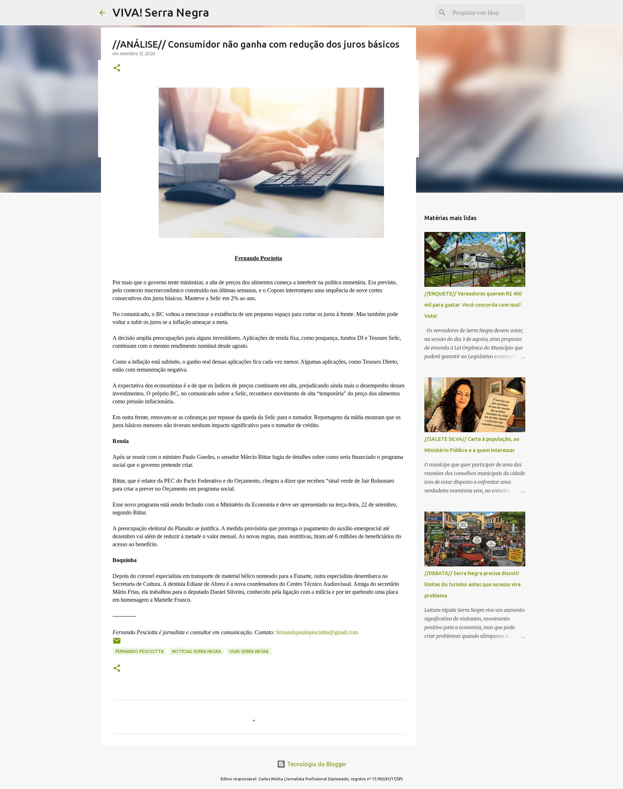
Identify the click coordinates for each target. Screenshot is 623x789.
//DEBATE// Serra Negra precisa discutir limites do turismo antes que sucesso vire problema (472, 584)
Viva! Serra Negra (249, 651)
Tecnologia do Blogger (316, 764)
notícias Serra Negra (196, 651)
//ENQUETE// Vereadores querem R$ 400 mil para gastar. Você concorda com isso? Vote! (473, 305)
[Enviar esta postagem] (116, 643)
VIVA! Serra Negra (160, 12)
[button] (116, 68)
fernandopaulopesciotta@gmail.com (316, 632)
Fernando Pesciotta (139, 651)
